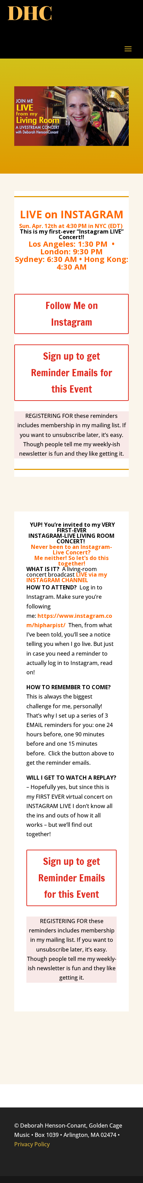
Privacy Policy (32, 1144)
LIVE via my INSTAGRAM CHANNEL (66, 577)
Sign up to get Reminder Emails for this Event (71, 372)
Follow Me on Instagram (71, 314)
